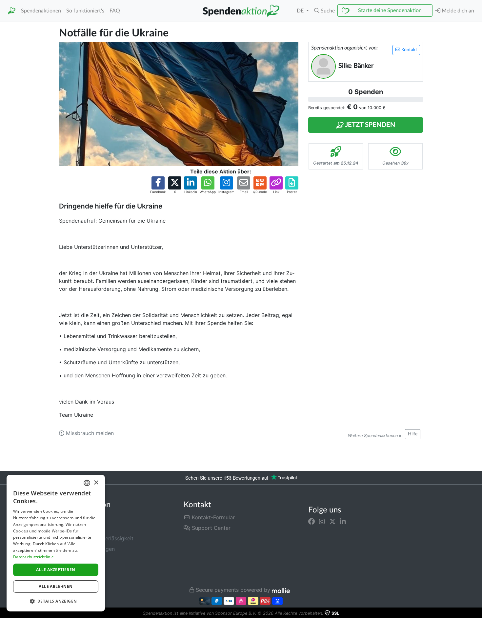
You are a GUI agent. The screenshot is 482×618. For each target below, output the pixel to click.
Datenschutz (74, 559)
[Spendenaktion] (11, 11)
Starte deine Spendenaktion (390, 10)
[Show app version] (477, 613)
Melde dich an (457, 10)
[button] (324, 10)
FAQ (115, 10)
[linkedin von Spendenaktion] (343, 521)
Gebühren (71, 517)
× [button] (95, 482)
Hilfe (412, 434)
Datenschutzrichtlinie (33, 557)
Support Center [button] (210, 528)
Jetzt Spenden (369, 125)
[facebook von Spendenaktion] (311, 521)
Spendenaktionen (41, 10)
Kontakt (408, 50)
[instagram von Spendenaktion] (322, 521)
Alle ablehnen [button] (55, 586)
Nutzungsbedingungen (87, 549)
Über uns (70, 528)
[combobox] (87, 483)
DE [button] (301, 10)
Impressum (72, 570)
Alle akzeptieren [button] (55, 569)
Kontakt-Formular (212, 517)
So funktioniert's (85, 10)
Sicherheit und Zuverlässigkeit (96, 538)
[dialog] (56, 543)
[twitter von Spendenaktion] (332, 521)
